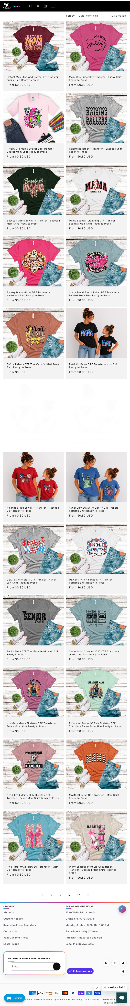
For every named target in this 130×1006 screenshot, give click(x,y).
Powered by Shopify (54, 999)
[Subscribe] (56, 966)
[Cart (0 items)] (45, 6)
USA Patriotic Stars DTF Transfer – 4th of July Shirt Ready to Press (31, 581)
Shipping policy (112, 1003)
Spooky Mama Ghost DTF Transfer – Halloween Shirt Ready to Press (28, 294)
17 (78, 894)
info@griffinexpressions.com (84, 937)
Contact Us (10, 931)
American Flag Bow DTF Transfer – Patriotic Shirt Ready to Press (33, 509)
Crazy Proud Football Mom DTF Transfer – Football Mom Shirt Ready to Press (94, 294)
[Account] (38, 6)
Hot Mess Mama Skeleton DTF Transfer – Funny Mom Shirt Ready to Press (31, 725)
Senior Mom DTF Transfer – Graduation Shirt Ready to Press (33, 653)
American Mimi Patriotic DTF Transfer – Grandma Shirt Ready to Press (30, 441)
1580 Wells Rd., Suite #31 (81, 912)
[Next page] (88, 894)
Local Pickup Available (80, 943)
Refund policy (75, 999)
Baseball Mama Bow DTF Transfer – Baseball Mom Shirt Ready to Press (33, 222)
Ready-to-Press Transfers (19, 925)
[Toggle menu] (52, 6)
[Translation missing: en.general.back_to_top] (122, 909)
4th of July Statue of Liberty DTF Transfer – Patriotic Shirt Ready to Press (95, 509)
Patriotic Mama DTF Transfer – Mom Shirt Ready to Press (94, 366)
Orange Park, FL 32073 (80, 918)
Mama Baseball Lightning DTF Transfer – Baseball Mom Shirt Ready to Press (93, 222)
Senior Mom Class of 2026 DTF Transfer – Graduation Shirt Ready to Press (94, 653)
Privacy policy (92, 999)
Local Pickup (11, 943)
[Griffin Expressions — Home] (11, 6)
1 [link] (42, 894)
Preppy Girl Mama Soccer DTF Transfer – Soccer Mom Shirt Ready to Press (31, 150)
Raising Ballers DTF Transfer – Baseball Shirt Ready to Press (95, 150)
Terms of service (111, 999)
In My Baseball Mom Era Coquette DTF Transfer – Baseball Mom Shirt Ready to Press (92, 870)
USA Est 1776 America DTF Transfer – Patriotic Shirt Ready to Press (91, 581)
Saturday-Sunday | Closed (82, 931)
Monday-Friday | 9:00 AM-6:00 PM (87, 925)
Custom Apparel (13, 918)
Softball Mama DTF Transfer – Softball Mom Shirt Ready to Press (33, 366)
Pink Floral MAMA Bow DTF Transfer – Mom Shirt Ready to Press (32, 868)
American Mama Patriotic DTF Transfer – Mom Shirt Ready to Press (93, 441)
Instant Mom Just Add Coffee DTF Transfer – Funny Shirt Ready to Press (33, 78)
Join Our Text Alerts (15, 937)
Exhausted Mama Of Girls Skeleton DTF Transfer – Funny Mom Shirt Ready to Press (95, 725)
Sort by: (70, 15)
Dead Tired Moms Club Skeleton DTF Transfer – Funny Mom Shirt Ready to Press (33, 796)
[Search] (30, 6)
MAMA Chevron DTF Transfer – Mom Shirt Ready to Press (94, 796)
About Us (9, 912)
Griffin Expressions (34, 999)
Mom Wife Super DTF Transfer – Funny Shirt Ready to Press (95, 78)
